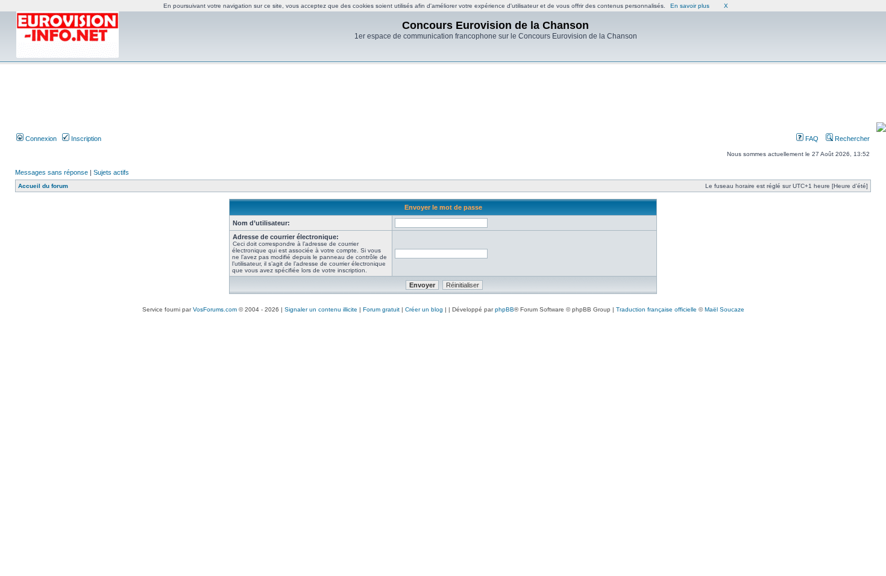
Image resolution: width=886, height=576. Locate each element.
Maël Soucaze (724, 309)
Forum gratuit (381, 309)
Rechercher (851, 138)
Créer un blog (424, 309)
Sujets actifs (111, 172)
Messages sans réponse (51, 172)
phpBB (504, 309)
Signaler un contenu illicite (320, 309)
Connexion (40, 138)
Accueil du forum (43, 186)
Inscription (85, 138)
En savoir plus (689, 5)
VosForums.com (215, 309)
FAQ (810, 138)
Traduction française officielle (656, 309)
